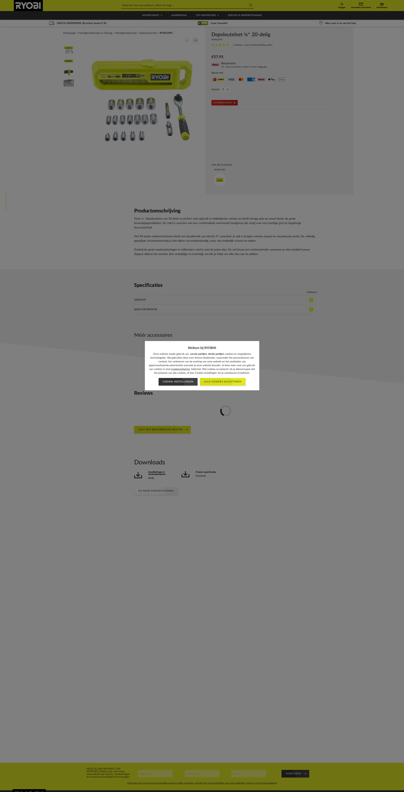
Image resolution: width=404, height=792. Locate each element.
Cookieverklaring (180, 369)
